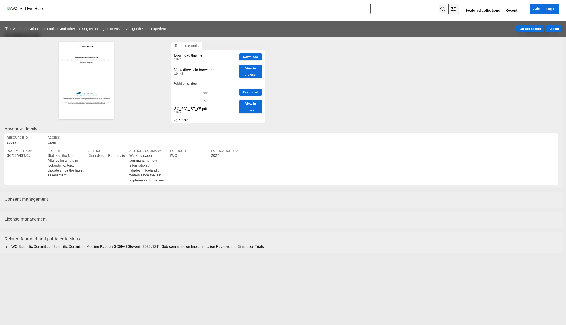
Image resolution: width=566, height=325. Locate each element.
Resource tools (187, 46)
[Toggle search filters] (453, 9)
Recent (511, 10)
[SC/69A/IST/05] (86, 80)
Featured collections (483, 10)
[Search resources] (443, 9)
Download (250, 57)
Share (183, 120)
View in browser (251, 71)
